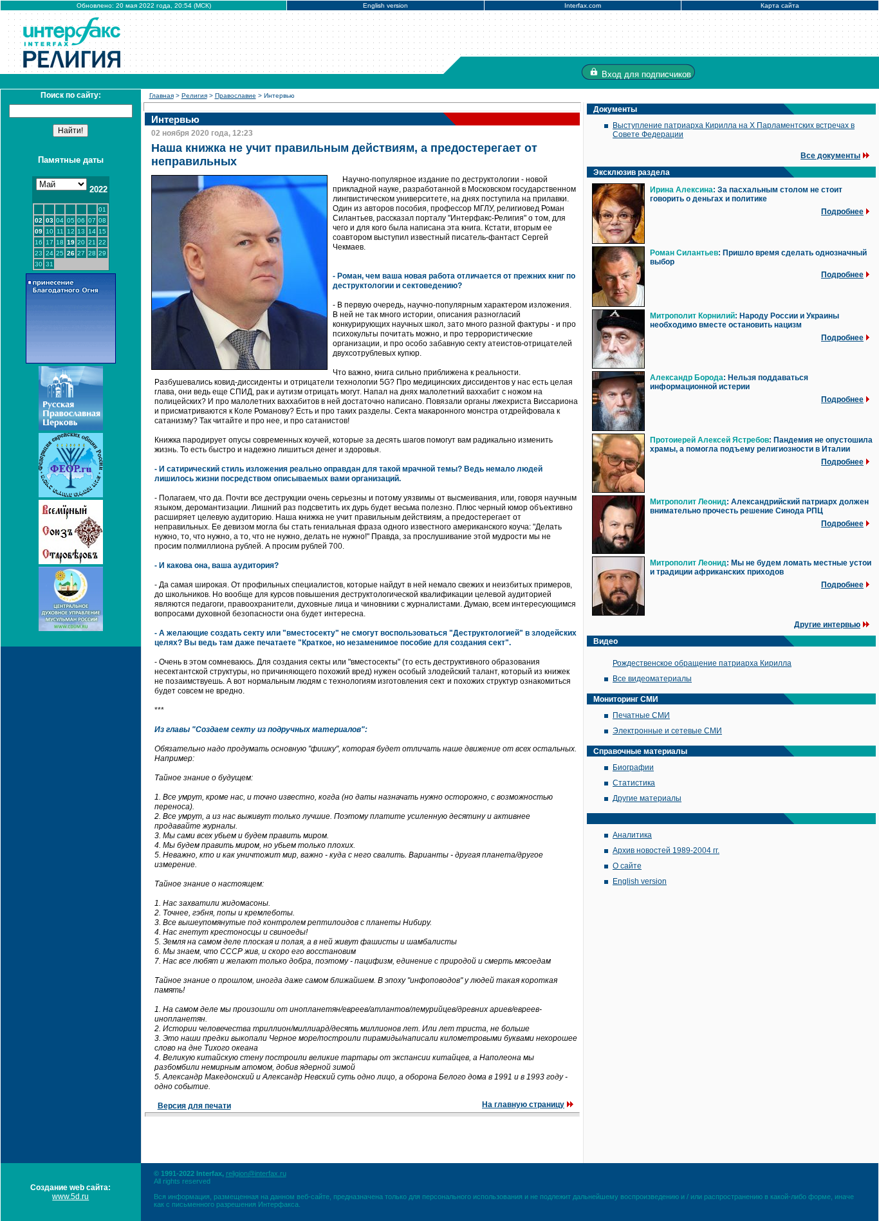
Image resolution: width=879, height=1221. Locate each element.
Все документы (830, 155)
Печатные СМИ (641, 715)
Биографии (633, 767)
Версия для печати (194, 1105)
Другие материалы (647, 798)
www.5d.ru (70, 1196)
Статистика (634, 782)
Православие (235, 95)
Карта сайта (780, 5)
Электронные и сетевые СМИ (667, 730)
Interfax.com (582, 5)
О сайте (627, 865)
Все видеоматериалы (652, 678)
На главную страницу (523, 1104)
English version (385, 5)
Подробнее (842, 211)
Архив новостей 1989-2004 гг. (666, 850)
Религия (194, 95)
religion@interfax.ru (256, 1173)
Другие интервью (827, 624)
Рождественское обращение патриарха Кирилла (702, 663)
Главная (161, 95)
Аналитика (632, 835)
